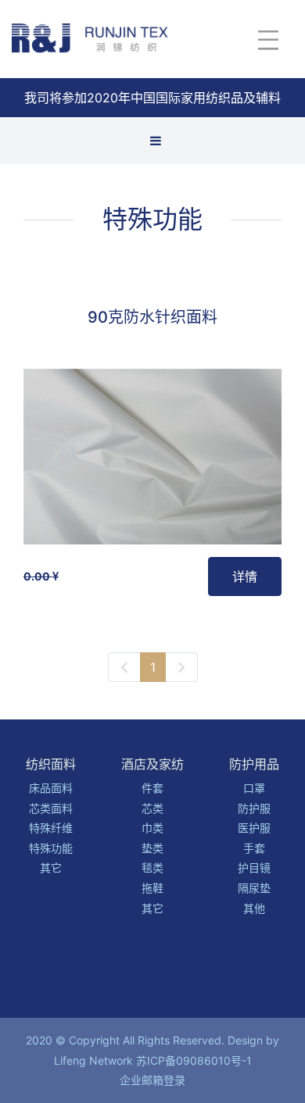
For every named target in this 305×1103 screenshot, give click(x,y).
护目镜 (254, 867)
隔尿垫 (254, 887)
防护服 (254, 808)
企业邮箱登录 (152, 1080)
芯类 (152, 808)
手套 (254, 848)
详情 (244, 576)
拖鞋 (152, 887)
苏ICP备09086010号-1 (194, 1060)
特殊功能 (152, 219)
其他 (254, 908)
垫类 (152, 848)
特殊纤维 (51, 827)
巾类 (152, 827)
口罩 (254, 787)
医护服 (254, 827)
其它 (51, 867)
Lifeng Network (93, 1060)
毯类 (152, 867)
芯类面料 (51, 808)
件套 (152, 787)
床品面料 (51, 787)
